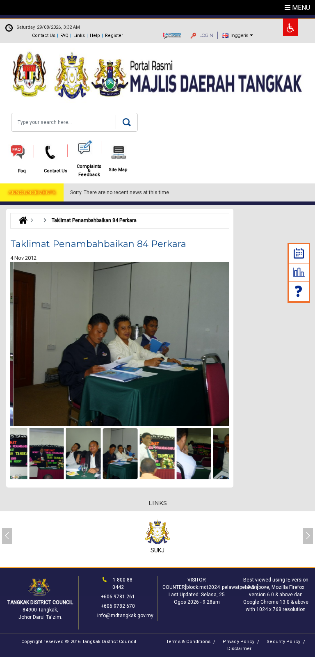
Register (114, 35)
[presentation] (7, 536)
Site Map (118, 170)
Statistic (299, 272)
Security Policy (283, 641)
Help (95, 35)
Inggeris (239, 35)
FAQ (64, 35)
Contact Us (43, 35)
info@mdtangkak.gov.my (125, 615)
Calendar (299, 253)
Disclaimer (239, 648)
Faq (299, 291)
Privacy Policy (238, 641)
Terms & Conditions (188, 641)
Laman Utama (21, 220)
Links (79, 35)
